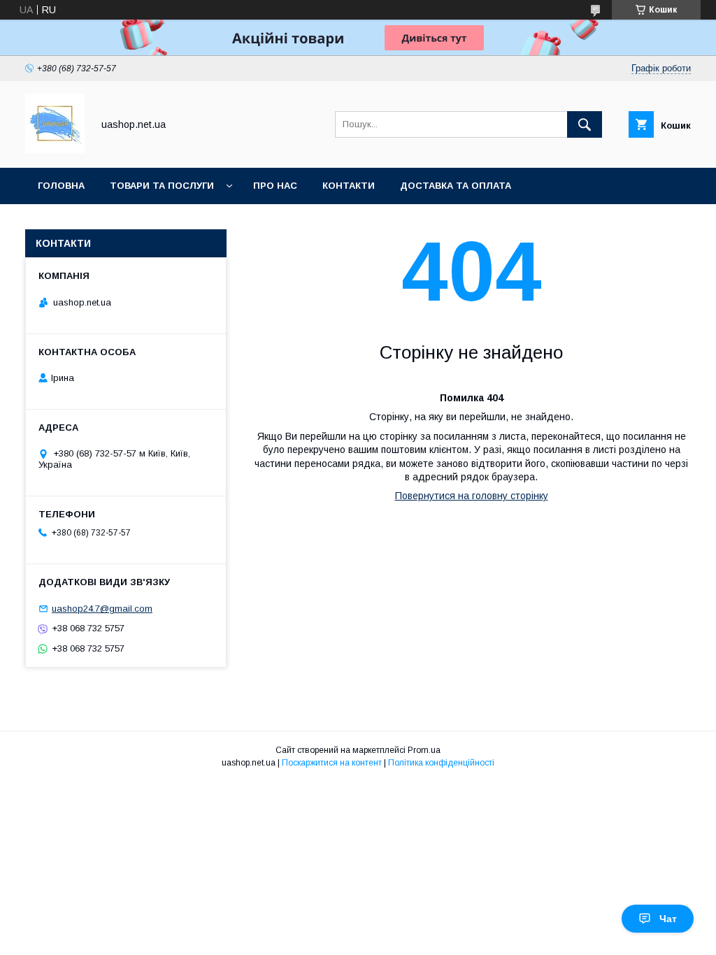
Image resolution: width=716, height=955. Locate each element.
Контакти (348, 185)
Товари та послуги (162, 185)
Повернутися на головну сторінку (471, 495)
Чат (668, 918)
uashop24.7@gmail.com (102, 608)
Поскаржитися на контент (332, 763)
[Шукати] (584, 124)
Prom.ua (424, 750)
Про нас (275, 185)
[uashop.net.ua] (55, 149)
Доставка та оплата (455, 185)
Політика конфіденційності (441, 763)
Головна (61, 185)
